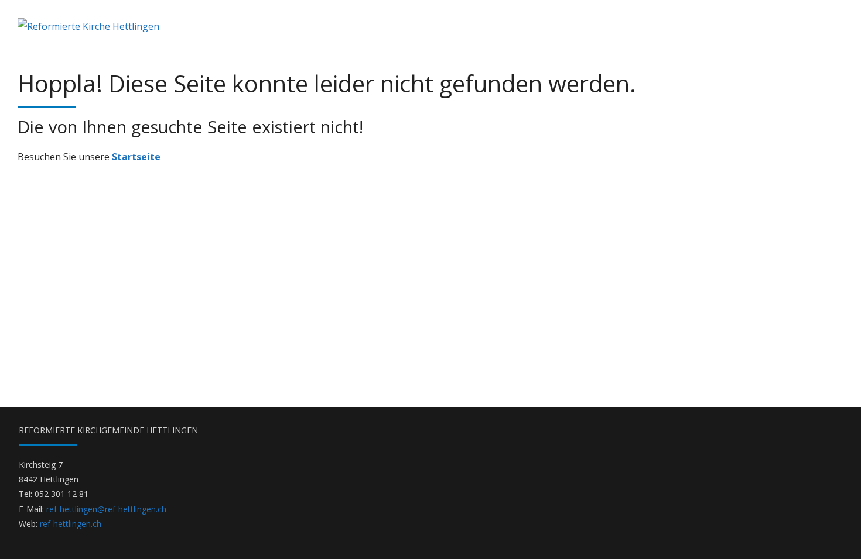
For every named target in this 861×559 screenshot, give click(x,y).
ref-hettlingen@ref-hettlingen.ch (106, 509)
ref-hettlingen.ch (70, 523)
